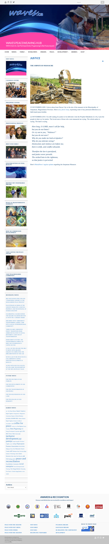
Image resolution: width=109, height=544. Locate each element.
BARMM (13, 418)
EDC (22, 429)
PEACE (52, 52)
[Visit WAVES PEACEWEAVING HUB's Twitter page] (14, 2)
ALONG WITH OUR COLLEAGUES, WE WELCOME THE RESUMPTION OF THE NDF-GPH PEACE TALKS (15, 367)
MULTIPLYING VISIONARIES (38, 532)
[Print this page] (102, 61)
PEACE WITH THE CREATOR (13, 524)
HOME (7, 52)
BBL (17, 418)
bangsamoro (16, 413)
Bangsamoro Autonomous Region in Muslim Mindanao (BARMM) (15, 416)
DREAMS (43, 52)
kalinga (14, 443)
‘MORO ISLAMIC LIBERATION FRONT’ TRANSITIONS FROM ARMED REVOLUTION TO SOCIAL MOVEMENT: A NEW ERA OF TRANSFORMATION (15, 333)
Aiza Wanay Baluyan (12, 411)
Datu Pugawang (15, 429)
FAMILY (22, 52)
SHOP (82, 52)
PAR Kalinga (9, 459)
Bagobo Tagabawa (9, 413)
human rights (18, 433)
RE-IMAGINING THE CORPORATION (66, 530)
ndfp (15, 456)
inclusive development (12, 437)
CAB (12, 423)
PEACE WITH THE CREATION (13, 532)
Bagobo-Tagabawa (21, 411)
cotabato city (14, 426)
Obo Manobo (19, 456)
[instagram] (11, 2)
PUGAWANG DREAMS (62, 524)
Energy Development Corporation (13, 431)
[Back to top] (105, 540)
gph (21, 431)
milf (11, 451)
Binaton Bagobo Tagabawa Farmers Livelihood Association (15, 421)
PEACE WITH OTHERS (11, 530)
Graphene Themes (16, 542)
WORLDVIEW (32, 52)
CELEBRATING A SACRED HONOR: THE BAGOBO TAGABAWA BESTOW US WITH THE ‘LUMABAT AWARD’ (16, 315)
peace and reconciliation (16, 460)
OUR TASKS (33, 530)
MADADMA (22, 446)
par (24, 456)
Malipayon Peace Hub (10, 448)
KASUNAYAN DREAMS (62, 527)
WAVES (14, 52)
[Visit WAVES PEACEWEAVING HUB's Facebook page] (8, 2)
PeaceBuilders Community (12, 464)
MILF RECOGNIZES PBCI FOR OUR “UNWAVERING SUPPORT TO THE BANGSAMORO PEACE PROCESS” (15, 300)
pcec (14, 459)
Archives (9, 485)
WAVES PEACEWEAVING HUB (24, 43)
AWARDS (74, 52)
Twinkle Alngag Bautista (17, 471)
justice (11, 443)
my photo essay (64, 110)
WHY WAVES (33, 524)
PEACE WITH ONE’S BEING (12, 527)
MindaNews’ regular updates (44, 164)
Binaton (20, 418)
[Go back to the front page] (54, 27)
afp (6, 411)
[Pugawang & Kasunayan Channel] (5, 2)
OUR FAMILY (34, 527)
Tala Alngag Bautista (15, 469)
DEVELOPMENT (62, 52)
